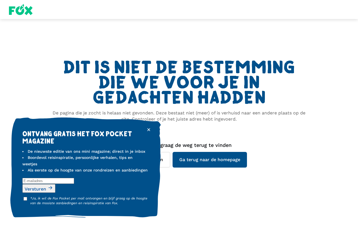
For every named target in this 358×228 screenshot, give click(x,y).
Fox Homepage (21, 9)
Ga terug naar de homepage (209, 159)
